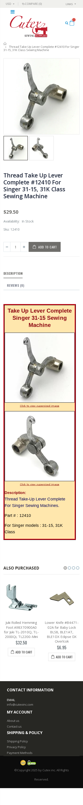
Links (69, 4)
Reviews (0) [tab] (15, 285)
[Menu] (13, 12)
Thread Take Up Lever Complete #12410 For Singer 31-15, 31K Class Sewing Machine (34, 185)
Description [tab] (13, 273)
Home (5, 43)
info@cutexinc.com (20, 704)
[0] (72, 23)
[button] (65, 568)
